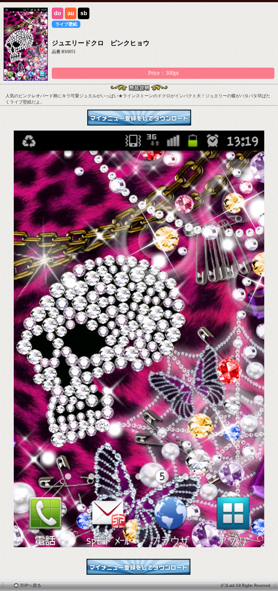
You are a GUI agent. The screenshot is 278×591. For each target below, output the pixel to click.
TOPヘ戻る (30, 585)
